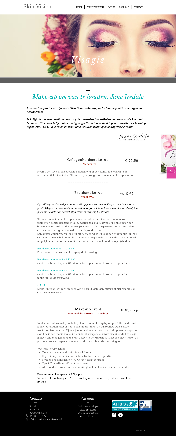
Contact (92, 416)
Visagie (93, 409)
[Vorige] (15, 45)
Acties (83, 416)
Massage (84, 409)
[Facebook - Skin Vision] (114, 415)
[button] (95, 7)
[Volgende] (161, 45)
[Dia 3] (90, 70)
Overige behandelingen (88, 412)
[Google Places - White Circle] (120, 415)
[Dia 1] (85, 70)
